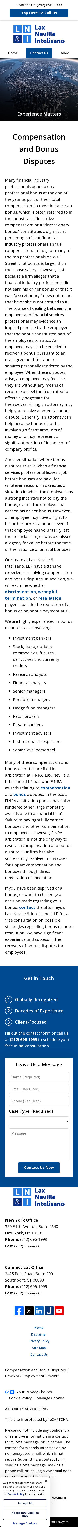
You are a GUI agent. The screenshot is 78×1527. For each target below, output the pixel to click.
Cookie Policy (20, 1398)
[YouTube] (59, 1310)
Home (13, 53)
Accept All (25, 1503)
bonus (19, 794)
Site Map (39, 1348)
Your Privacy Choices (34, 1391)
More (65, 53)
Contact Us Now (39, 1167)
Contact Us (39, 53)
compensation (55, 788)
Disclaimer (39, 1334)
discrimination (20, 591)
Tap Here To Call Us (39, 12)
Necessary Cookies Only (25, 1514)
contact (27, 907)
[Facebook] (19, 1310)
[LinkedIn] (39, 1310)
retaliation (49, 598)
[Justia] (49, 1310)
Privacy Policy (39, 1341)
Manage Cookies (51, 1398)
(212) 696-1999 (33, 1239)
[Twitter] (29, 1310)
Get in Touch (39, 978)
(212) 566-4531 (27, 1246)
